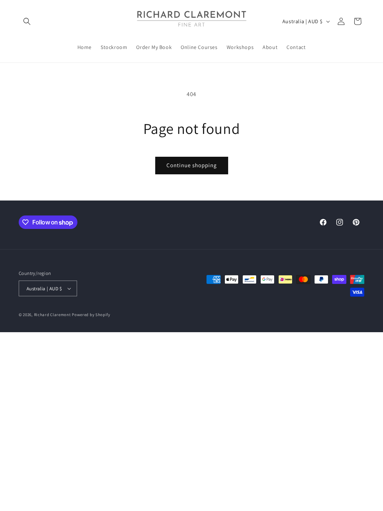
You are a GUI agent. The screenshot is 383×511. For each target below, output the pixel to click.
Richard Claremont (52, 314)
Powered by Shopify (91, 314)
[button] (27, 21)
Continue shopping (191, 165)
